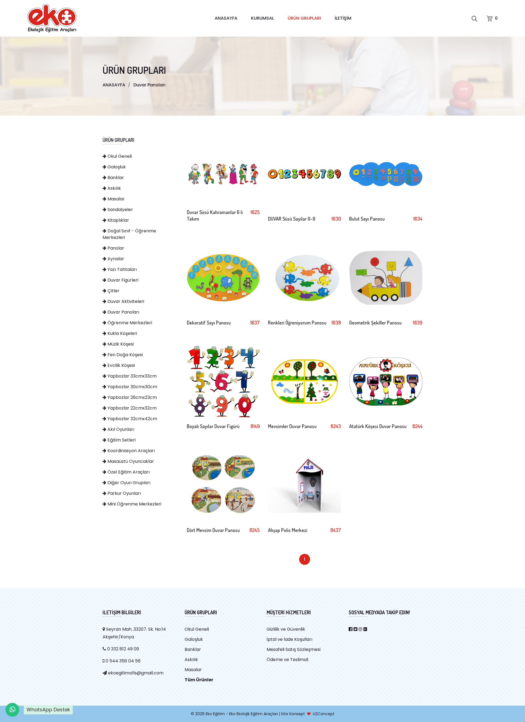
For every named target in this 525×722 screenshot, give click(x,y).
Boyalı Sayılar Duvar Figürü (213, 426)
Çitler (112, 291)
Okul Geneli (119, 156)
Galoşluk (116, 167)
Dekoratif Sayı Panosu (209, 323)
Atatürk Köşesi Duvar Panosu (378, 426)
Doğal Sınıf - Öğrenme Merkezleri (129, 234)
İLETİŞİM (343, 18)
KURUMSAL (262, 18)
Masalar (115, 199)
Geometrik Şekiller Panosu (375, 323)
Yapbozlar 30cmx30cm (131, 387)
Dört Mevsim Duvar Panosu (213, 530)
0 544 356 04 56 (122, 661)
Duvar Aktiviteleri (125, 301)
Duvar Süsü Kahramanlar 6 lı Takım (215, 215)
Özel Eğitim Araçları (128, 472)
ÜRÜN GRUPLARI (304, 18)
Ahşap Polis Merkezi (287, 530)
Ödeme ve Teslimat (288, 659)
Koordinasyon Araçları (130, 451)
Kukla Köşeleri (121, 333)
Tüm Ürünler (199, 680)
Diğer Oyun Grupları (128, 483)
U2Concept (323, 714)
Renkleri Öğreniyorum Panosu (297, 323)
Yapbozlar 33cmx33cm (131, 376)
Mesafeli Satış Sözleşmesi (293, 649)
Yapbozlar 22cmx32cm (131, 408)
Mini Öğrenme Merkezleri (133, 504)
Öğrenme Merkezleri (129, 323)
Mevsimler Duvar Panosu (292, 426)
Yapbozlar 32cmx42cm (131, 419)
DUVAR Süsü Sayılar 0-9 (291, 219)
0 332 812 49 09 (122, 649)
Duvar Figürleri (122, 280)
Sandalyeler (119, 209)
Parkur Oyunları (123, 493)
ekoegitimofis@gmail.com (135, 673)
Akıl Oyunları (120, 429)
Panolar (115, 248)
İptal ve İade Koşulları (289, 639)
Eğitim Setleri (121, 440)
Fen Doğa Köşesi (124, 355)
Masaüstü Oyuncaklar (130, 461)
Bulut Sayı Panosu (367, 219)
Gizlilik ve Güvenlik (286, 629)
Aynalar (115, 259)
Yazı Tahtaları (121, 269)
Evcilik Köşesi (120, 365)
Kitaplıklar (117, 220)
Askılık (113, 188)
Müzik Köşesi (120, 344)
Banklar (115, 177)
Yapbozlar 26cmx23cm (131, 397)
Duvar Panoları (149, 85)
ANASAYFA (226, 18)
